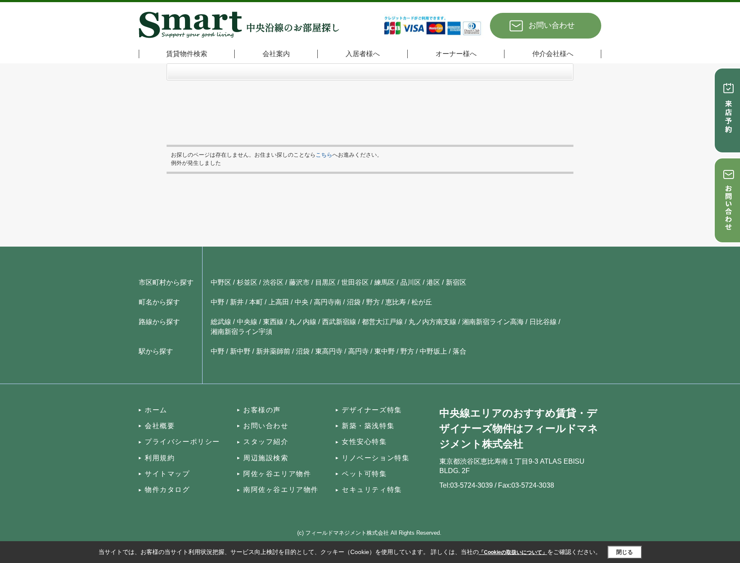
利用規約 (160, 458)
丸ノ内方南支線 (433, 321)
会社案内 (276, 53)
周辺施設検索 (266, 458)
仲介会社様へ (552, 53)
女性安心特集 (364, 441)
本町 (256, 302)
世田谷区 (355, 282)
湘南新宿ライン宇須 (241, 331)
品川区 (410, 282)
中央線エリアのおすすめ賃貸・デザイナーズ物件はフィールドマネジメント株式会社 (518, 428)
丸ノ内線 (302, 321)
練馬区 (384, 282)
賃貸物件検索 (186, 53)
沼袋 (354, 302)
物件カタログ (167, 489)
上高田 (279, 302)
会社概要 (160, 425)
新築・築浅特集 (368, 425)
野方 (373, 302)
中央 (301, 302)
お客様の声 (262, 410)
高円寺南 (327, 302)
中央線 (247, 321)
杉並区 (247, 282)
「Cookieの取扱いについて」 (513, 552)
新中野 (240, 351)
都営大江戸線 (382, 321)
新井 (237, 302)
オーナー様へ (456, 53)
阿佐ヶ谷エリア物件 (277, 473)
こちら (324, 155)
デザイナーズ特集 (372, 410)
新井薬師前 (273, 351)
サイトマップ (167, 473)
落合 (459, 351)
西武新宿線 (339, 321)
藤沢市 (299, 282)
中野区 (221, 282)
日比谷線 (543, 321)
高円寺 (358, 351)
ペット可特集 (364, 473)
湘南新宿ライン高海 (493, 321)
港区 (433, 282)
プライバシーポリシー (182, 441)
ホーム (156, 410)
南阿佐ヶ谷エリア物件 (281, 489)
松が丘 (422, 302)
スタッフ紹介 (266, 441)
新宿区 (456, 282)
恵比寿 (395, 302)
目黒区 (325, 282)
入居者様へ (363, 53)
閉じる (624, 552)
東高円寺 (329, 351)
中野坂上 (433, 351)
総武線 (221, 321)
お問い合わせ (551, 25)
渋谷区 (273, 282)
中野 (217, 302)
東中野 (384, 351)
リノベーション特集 (375, 458)
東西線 (273, 321)
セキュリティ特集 (372, 489)
